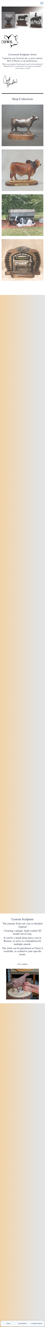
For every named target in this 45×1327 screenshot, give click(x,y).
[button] (41, 4)
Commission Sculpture (36, 1323)
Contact (8, 1323)
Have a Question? (22, 1323)
